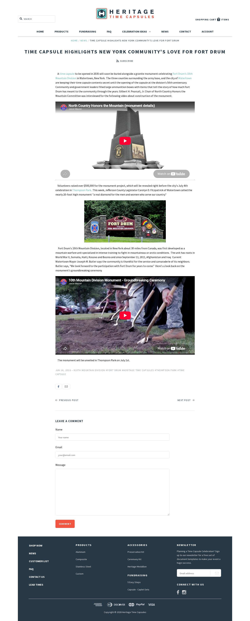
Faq (109, 31)
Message (60, 465)
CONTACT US (37, 576)
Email (66, 386)
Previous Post (69, 400)
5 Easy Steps (134, 582)
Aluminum (80, 551)
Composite (81, 559)
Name (58, 429)
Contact (185, 31)
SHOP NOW (35, 545)
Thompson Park (81, 190)
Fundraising (87, 31)
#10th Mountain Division (89, 370)
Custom (80, 573)
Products (61, 31)
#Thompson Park (166, 370)
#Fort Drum (113, 370)
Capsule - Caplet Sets (138, 589)
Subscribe (126, 60)
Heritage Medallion (137, 566)
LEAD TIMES (36, 584)
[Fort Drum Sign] (125, 221)
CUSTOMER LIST (39, 561)
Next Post (184, 400)
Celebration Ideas (134, 31)
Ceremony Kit (134, 559)
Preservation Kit (136, 551)
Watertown (184, 78)
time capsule (67, 73)
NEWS (32, 553)
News (165, 31)
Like (58, 386)
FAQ (31, 569)
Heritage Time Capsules (134, 612)
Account (208, 31)
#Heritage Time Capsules (138, 370)
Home (40, 31)
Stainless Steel (83, 566)
